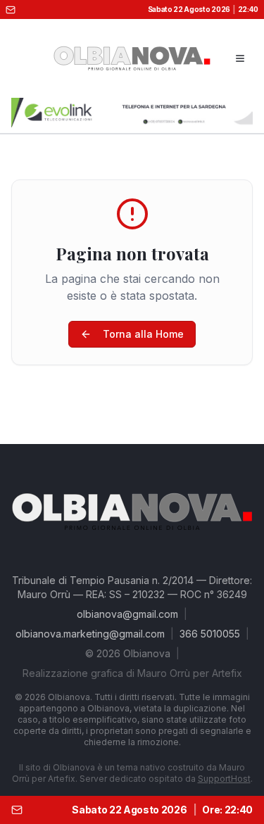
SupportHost (224, 778)
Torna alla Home (143, 334)
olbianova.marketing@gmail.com (90, 634)
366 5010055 (210, 634)
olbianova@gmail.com (127, 614)
